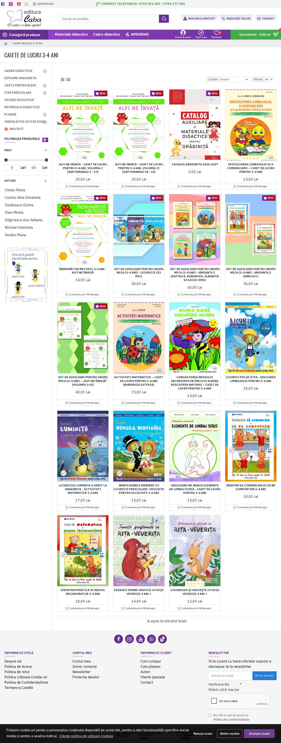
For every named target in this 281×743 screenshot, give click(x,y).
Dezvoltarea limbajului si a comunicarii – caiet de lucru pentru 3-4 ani (250, 168)
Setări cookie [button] (230, 733)
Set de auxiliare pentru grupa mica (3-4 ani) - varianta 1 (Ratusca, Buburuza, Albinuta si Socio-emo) (195, 274)
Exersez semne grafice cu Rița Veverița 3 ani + (139, 592)
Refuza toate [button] (202, 733)
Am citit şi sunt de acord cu (231, 717)
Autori (10, 181)
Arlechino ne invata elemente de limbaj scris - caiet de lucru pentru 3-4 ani (194, 489)
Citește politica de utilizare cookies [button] (86, 736)
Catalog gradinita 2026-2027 (195, 164)
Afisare (258, 79)
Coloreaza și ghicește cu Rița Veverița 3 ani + (194, 592)
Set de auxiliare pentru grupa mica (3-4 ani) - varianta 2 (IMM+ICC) (251, 272)
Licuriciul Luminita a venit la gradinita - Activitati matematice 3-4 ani (83, 489)
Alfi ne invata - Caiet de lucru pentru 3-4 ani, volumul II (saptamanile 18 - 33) (139, 168)
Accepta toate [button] (259, 733)
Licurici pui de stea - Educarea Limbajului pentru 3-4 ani (251, 379)
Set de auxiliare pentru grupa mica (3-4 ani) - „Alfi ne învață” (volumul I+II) (83, 381)
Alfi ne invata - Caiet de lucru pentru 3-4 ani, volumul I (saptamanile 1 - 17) (83, 168)
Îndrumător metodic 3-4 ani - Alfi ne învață (82, 271)
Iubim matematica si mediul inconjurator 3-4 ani (83, 592)
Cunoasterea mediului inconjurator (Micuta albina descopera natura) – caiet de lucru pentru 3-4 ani (195, 383)
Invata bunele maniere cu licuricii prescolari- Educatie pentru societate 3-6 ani (138, 489)
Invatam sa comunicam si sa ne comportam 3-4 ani (250, 487)
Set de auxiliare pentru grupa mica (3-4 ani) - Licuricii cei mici (139, 272)
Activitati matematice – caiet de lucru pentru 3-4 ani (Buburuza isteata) (138, 381)
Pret (8, 150)
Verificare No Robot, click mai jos (224, 687)
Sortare (213, 79)
